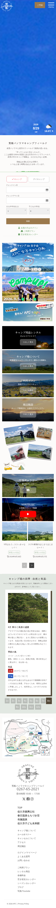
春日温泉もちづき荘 (29, 815)
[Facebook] (28, 799)
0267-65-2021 (28, 789)
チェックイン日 (12, 185)
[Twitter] (24, 799)
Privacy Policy (23, 903)
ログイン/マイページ (27, 852)
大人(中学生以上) (12, 206)
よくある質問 (24, 856)
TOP (20, 807)
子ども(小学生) (34, 206)
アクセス (22, 842)
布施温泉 (22, 819)
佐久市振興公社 (26, 811)
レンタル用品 (24, 871)
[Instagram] (32, 799)
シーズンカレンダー (27, 883)
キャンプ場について (27, 830)
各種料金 (22, 875)
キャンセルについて (27, 838)
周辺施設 (22, 846)
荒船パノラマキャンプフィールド (28, 785)
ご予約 (40, 5)
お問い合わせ (24, 860)
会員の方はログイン (29, 227)
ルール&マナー (24, 834)
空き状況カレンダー (29, 234)
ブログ (21, 887)
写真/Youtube (24, 891)
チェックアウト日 (12, 196)
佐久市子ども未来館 (29, 823)
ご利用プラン (29, 231)
